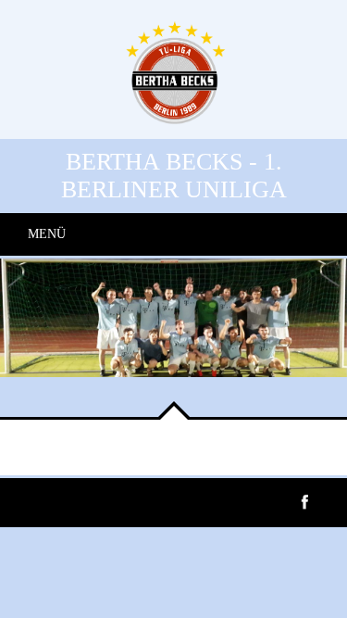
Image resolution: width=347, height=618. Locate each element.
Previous (28, 389)
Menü (47, 234)
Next (83, 389)
